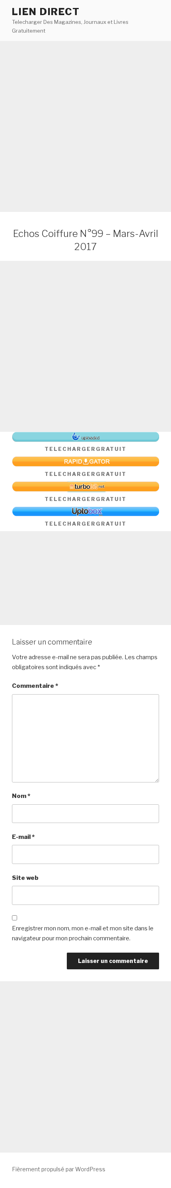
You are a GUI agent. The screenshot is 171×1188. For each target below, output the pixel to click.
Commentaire (35, 685)
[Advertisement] (85, 126)
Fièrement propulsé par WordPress (58, 1169)
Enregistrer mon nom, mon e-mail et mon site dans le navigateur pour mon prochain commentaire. (83, 933)
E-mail (23, 837)
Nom (21, 796)
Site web (25, 877)
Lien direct (46, 11)
